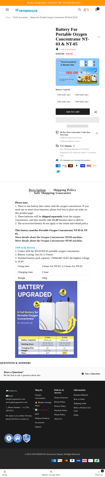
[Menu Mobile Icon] (7, 9)
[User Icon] (84, 9)
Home (8, 17)
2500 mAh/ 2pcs (81, 95)
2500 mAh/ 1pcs (63, 95)
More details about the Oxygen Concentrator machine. (49, 237)
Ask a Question (92, 373)
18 (61, 160)
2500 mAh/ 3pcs (63, 102)
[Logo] (26, 9)
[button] (77, 120)
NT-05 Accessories (20, 17)
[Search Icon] (79, 9)
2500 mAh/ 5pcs (81, 102)
